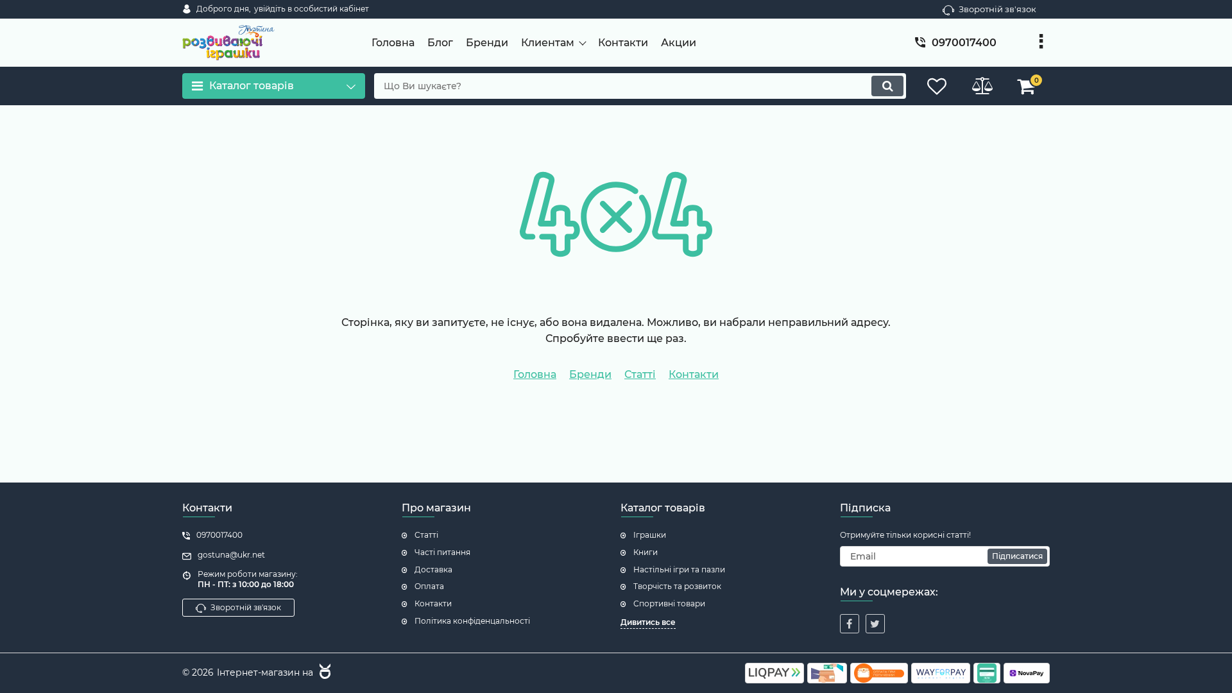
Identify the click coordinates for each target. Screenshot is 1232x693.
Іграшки (649, 535)
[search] (887, 86)
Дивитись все (648, 622)
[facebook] (849, 623)
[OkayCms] (323, 673)
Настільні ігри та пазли (679, 569)
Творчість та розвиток (677, 586)
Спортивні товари (669, 603)
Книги (645, 552)
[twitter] (875, 623)
